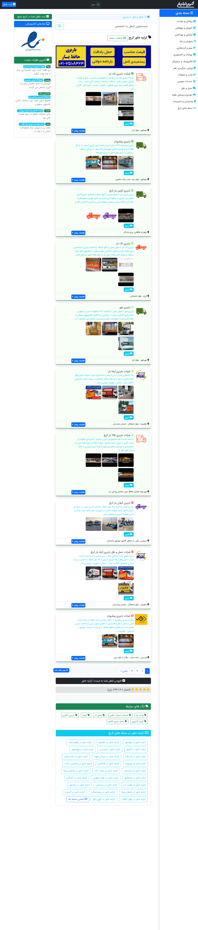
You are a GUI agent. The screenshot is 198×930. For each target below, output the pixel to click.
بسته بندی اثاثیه (116, 721)
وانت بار (140, 715)
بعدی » (124, 671)
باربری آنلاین (68, 715)
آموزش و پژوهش (183, 28)
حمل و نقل (186, 88)
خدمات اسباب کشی (119, 715)
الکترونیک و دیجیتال (182, 61)
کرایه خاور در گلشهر (136, 749)
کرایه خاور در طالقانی (108, 764)
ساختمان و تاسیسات (183, 101)
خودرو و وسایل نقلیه (182, 95)
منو (94, 4)
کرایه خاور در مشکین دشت (78, 764)
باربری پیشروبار (122, 141)
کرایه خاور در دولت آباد (106, 771)
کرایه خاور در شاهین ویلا (75, 771)
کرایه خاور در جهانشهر (82, 749)
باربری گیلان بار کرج (119, 503)
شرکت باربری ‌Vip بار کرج (117, 435)
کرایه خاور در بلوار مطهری (105, 778)
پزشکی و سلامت (184, 21)
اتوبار (85, 715)
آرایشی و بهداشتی (184, 35)
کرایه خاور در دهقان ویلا (133, 792)
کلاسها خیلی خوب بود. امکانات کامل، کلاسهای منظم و (33, 99)
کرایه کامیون (138, 721)
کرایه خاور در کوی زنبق (104, 799)
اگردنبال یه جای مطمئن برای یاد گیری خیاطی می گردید (35, 84)
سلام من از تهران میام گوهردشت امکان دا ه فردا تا (35, 128)
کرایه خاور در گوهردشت (80, 742)
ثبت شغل (8, 4)
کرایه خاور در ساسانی (106, 785)
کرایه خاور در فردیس (109, 749)
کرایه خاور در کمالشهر (135, 778)
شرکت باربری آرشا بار (119, 371)
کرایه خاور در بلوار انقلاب (133, 799)
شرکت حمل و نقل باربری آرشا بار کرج (110, 552)
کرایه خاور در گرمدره (75, 792)
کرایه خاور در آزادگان (76, 778)
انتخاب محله (116, 38)
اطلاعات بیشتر (79, 130)
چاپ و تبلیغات (185, 75)
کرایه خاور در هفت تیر (134, 785)
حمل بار (99, 715)
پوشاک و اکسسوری (183, 55)
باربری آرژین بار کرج (119, 191)
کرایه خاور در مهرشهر (135, 742)
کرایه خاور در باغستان (135, 771)
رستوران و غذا (186, 41)
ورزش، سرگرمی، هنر (183, 68)
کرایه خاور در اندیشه (135, 756)
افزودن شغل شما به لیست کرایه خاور (102, 681)
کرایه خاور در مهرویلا (135, 764)
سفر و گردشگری (184, 48)
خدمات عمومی (185, 81)
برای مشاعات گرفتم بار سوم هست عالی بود (34, 114)
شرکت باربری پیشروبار (118, 616)
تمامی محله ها (76, 799)
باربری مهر (124, 307)
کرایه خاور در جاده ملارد (76, 756)
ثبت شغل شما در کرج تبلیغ (31, 17)
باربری (126, 17)
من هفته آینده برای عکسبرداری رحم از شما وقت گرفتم (34, 70)
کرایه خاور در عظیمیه (108, 742)
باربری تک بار (123, 243)
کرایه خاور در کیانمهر (79, 785)
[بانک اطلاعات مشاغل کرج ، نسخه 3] (186, 4)
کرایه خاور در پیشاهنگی (103, 792)
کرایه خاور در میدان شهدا (106, 756)
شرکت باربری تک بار (119, 74)
